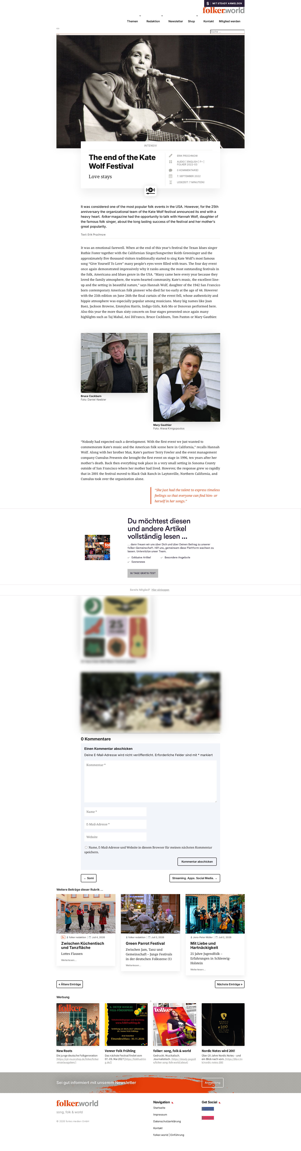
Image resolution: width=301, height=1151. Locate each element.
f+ (201, 161)
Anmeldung (212, 1082)
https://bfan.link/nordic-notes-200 (222, 1060)
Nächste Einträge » (229, 984)
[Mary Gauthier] (186, 420)
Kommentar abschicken (197, 861)
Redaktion (153, 21)
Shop (191, 21)
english (192, 161)
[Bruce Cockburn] (114, 392)
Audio (181, 161)
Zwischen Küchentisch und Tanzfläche (82, 945)
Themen (132, 21)
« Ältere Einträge (70, 984)
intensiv (150, 145)
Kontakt (208, 21)
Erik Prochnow (187, 155)
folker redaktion (77, 937)
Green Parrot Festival (145, 943)
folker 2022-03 (187, 164)
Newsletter (175, 21)
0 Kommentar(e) (187, 170)
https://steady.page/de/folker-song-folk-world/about (174, 1060)
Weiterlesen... (69, 960)
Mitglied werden (229, 21)
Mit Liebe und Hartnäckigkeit (204, 945)
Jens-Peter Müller (203, 937)
